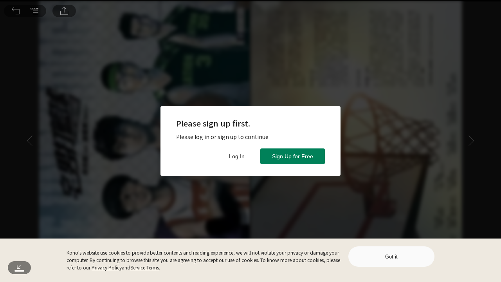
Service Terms (144, 267)
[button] (15, 11)
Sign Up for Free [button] (292, 156)
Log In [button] (237, 156)
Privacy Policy (107, 267)
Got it (391, 257)
